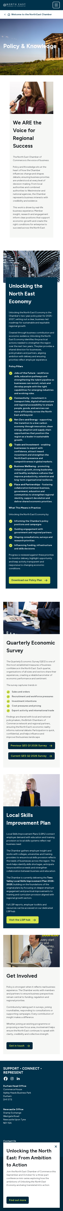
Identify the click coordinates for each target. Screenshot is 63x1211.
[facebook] (5, 1078)
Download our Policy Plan (26, 580)
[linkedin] (18, 1078)
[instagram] (12, 1078)
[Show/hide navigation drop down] (56, 5)
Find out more (17, 1200)
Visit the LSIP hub (19, 919)
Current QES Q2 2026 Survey (29, 755)
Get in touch (16, 1045)
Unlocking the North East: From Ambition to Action (28, 1158)
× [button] (56, 1146)
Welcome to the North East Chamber (31, 14)
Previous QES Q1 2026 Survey (29, 745)
